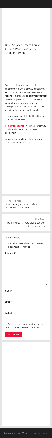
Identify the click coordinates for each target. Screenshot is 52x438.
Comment (10, 253)
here (23, 120)
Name (8, 291)
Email (8, 302)
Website (9, 313)
